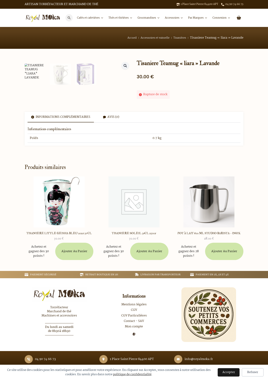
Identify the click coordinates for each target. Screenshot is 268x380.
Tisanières (179, 38)
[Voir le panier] (238, 17)
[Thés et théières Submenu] (130, 18)
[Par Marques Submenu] (205, 18)
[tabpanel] (134, 135)
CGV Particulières (134, 316)
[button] (125, 66)
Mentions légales (134, 305)
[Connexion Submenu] (228, 18)
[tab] (61, 117)
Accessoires (172, 18)
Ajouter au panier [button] (74, 251)
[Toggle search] (69, 17)
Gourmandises (146, 18)
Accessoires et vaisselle (155, 38)
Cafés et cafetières (88, 18)
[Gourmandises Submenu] (157, 18)
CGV (134, 310)
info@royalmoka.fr (199, 359)
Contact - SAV (134, 321)
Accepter (228, 372)
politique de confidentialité (132, 374)
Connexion (219, 18)
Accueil (132, 38)
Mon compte (134, 327)
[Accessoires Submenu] (181, 18)
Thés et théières (118, 18)
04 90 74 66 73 (45, 359)
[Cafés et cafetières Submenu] (101, 18)
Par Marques (196, 18)
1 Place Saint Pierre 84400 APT (132, 359)
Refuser (252, 372)
